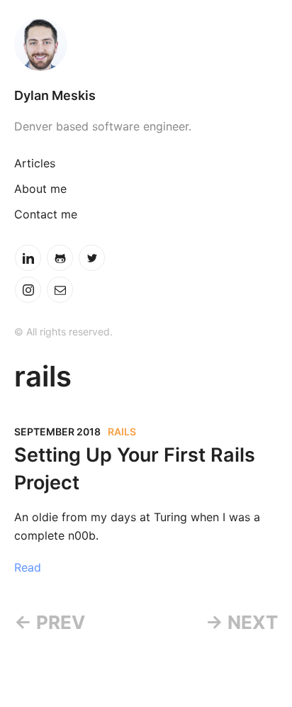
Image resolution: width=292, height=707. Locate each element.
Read (27, 567)
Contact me (45, 214)
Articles (34, 163)
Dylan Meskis (55, 95)
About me (40, 189)
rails (122, 431)
